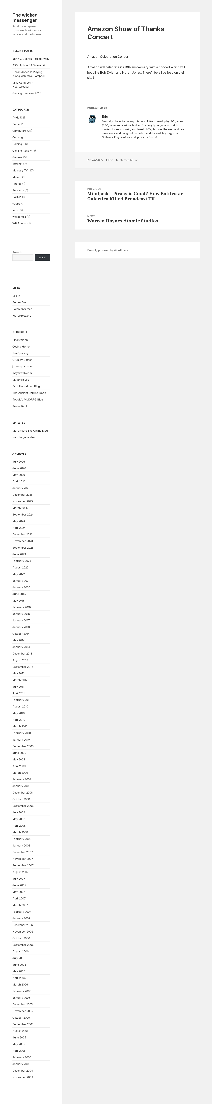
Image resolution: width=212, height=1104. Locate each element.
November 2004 (22, 1077)
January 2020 (21, 587)
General (17, 157)
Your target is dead (24, 437)
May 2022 (18, 574)
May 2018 (18, 600)
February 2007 (21, 911)
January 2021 (21, 580)
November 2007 (22, 858)
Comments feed (22, 309)
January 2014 (21, 647)
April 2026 (19, 481)
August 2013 (20, 660)
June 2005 (19, 1037)
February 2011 (21, 700)
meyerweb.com (22, 373)
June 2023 (19, 554)
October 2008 (21, 799)
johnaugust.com (22, 366)
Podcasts (18, 190)
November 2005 (22, 1011)
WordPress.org (21, 315)
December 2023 (22, 534)
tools (15, 210)
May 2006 (18, 971)
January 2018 (21, 613)
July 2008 (18, 812)
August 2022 (20, 567)
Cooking (17, 137)
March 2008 (20, 832)
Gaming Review (22, 150)
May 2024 (18, 521)
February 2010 (21, 733)
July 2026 (18, 461)
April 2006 (19, 978)
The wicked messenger (25, 17)
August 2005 (20, 1031)
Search (17, 252)
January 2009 (21, 786)
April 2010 (18, 719)
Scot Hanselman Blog (26, 386)
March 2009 (20, 772)
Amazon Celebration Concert (108, 57)
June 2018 (19, 594)
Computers (19, 130)
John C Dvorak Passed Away (30, 58)
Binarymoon (20, 340)
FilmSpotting (20, 353)
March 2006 (20, 984)
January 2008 (21, 845)
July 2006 (18, 958)
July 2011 (18, 686)
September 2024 (23, 514)
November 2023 (22, 541)
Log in (16, 295)
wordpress (19, 216)
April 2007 (19, 898)
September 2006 (23, 944)
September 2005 (22, 1024)
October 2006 (21, 938)
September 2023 (22, 547)
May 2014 (18, 640)
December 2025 (22, 494)
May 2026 (18, 474)
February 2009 (21, 779)
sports (16, 203)
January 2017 (21, 620)
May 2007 (18, 891)
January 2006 (21, 997)
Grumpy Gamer (22, 359)
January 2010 (21, 739)
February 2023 (21, 561)
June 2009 (19, 752)
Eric (110, 160)
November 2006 (22, 931)
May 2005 (18, 1044)
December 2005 (22, 1004)
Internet (17, 163)
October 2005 (21, 1017)
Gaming (17, 144)
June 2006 (19, 964)
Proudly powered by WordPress (107, 250)
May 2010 (18, 713)
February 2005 (21, 1057)
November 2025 (22, 501)
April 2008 (19, 825)
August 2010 (20, 706)
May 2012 (18, 673)
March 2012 (19, 680)
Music (16, 177)
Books (16, 124)
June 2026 (19, 468)
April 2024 (19, 527)
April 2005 (19, 1050)
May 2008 (18, 819)
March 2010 (19, 726)
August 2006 (20, 951)
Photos (16, 183)
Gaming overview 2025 (26, 93)
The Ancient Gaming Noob (29, 393)
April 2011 (18, 693)
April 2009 (19, 766)
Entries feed (19, 302)
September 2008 (23, 805)
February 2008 (21, 839)
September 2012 (22, 666)
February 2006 (21, 991)
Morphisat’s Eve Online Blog (30, 430)
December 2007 (22, 852)
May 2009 (18, 759)
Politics (16, 197)
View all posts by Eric (140, 137)
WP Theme (19, 223)
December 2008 (22, 792)
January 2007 (21, 918)
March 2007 (20, 905)
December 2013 (22, 653)
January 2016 (21, 627)
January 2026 (21, 488)
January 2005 (21, 1064)
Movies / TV (20, 170)
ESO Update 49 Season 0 (28, 65)
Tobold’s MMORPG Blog (27, 399)
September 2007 (23, 865)
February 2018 (21, 607)
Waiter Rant (19, 406)
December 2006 (22, 925)
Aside (15, 117)
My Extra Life (20, 379)
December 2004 (22, 1070)
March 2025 (20, 508)
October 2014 (21, 633)
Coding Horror (21, 346)
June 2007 (19, 885)
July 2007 (18, 878)
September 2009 (23, 746)
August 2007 (20, 872)
